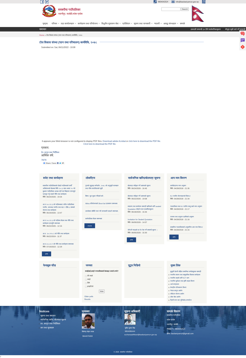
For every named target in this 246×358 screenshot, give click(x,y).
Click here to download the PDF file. (99, 144)
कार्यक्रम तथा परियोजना (88, 23)
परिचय (54, 23)
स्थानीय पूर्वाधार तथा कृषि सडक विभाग (182, 281)
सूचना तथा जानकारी (142, 23)
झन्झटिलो (90, 286)
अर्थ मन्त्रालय (174, 284)
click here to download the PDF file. (145, 141)
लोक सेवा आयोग (175, 297)
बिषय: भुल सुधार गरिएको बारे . (94, 196)
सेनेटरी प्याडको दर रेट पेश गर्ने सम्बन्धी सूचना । (143, 230)
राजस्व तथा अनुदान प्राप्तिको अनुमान (182, 217)
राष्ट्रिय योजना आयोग (177, 294)
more (90, 226)
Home (41, 35)
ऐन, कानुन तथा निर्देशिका (50, 152)
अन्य (46, 254)
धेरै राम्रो (90, 276)
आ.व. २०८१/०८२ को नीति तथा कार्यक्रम (56, 234)
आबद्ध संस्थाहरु (169, 23)
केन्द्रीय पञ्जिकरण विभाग (178, 287)
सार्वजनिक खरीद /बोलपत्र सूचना (53, 319)
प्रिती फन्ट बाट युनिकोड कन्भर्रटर (181, 300)
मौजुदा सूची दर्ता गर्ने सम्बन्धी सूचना (231, 29)
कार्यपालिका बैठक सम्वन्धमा (93, 219)
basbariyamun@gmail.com (182, 333)
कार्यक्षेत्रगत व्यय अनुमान (178, 186)
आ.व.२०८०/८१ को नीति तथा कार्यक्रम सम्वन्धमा (58, 244)
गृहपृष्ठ (45, 23)
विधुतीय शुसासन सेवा (110, 23)
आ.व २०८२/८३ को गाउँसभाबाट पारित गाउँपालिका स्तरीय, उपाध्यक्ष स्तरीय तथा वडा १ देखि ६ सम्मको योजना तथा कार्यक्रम (59, 207)
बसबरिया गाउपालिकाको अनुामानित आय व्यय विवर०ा (186, 227)
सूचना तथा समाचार (47, 315)
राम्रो (88, 279)
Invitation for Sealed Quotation (140, 219)
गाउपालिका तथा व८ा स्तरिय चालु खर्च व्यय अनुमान (186, 206)
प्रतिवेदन (126, 23)
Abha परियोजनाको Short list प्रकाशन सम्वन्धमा (101, 203)
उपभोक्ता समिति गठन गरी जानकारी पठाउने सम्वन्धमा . (102, 211)
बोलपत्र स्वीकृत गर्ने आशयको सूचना (139, 186)
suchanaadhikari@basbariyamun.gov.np (140, 335)
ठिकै (88, 283)
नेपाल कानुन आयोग (176, 290)
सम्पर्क (182, 23)
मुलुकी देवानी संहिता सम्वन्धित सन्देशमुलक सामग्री (185, 271)
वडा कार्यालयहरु (67, 23)
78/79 (43, 160)
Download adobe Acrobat (114, 141)
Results (87, 299)
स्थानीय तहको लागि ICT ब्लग (179, 278)
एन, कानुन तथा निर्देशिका (50, 323)
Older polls (88, 296)
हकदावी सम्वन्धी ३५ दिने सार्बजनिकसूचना (200, 29)
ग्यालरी (157, 23)
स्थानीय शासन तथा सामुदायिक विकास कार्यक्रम (185, 275)
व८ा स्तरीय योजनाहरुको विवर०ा (180, 196)
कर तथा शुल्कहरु (47, 328)
